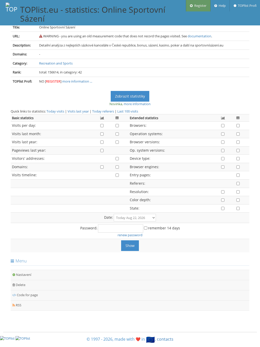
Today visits (55, 111)
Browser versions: (145, 141)
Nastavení (23, 274)
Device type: (140, 158)
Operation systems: (146, 133)
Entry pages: (140, 174)
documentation (199, 36)
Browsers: (138, 125)
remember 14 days (164, 228)
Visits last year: (24, 141)
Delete (20, 284)
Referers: (137, 183)
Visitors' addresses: (28, 158)
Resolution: (139, 191)
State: (134, 208)
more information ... (77, 81)
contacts (165, 339)
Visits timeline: (24, 174)
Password (88, 228)
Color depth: (140, 199)
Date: (108, 217)
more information (137, 104)
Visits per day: (24, 125)
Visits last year (78, 111)
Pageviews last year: (29, 150)
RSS (18, 305)
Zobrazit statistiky (130, 96)
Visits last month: (26, 133)
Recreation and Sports (56, 63)
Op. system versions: (147, 150)
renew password (130, 235)
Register (199, 5)
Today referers (103, 111)
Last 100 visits (127, 111)
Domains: (20, 166)
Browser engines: (144, 166)
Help (221, 5)
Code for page (27, 295)
